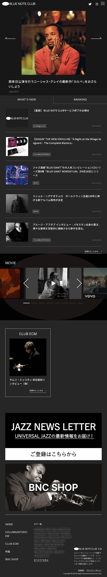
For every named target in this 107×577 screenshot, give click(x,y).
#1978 (48, 529)
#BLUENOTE (59, 552)
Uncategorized (39, 126)
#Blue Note (52, 548)
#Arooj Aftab (65, 533)
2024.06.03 (96, 154)
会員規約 (81, 570)
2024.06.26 (96, 126)
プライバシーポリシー (94, 570)
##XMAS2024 (39, 529)
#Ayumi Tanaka (54, 537)
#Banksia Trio (66, 537)
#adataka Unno (40, 533)
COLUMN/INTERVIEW (42, 154)
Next (96, 38)
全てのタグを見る (41, 560)
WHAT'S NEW (26, 99)
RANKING (80, 99)
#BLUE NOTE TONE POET (43, 552)
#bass (37, 541)
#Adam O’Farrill (64, 529)
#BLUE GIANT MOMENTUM (54, 544)
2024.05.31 (96, 212)
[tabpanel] (54, 283)
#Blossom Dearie (58, 541)
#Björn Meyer (45, 541)
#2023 (54, 529)
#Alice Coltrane (53, 533)
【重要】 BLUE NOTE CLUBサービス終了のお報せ (61, 110)
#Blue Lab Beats (40, 548)
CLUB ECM (11, 543)
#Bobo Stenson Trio (41, 556)
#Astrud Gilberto (40, 537)
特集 (7, 551)
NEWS (36, 183)
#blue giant (39, 544)
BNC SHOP (11, 559)
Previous (10, 38)
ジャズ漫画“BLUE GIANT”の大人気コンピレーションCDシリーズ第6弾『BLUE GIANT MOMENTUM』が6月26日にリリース (67, 171)
